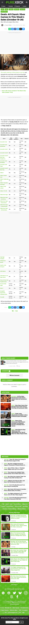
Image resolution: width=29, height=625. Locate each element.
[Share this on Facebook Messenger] (23, 29)
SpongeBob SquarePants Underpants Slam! (3, 293)
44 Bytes (10, 602)
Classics (11, 9)
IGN (20, 610)
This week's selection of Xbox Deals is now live (12, 72)
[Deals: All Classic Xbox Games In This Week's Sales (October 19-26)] (14, 62)
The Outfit (2, 297)
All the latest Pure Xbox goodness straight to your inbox (14, 618)
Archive (5, 509)
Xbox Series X (4, 11)
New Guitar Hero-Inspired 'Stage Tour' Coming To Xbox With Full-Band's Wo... (15, 477)
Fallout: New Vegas (4, 194)
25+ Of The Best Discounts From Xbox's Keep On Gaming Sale (14, 485)
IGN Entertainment (22, 601)
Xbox (2, 9)
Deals (6, 9)
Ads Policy (25, 506)
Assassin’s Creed (3, 141)
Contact (3, 506)
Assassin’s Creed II (4, 149)
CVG (20, 612)
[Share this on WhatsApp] (9, 29)
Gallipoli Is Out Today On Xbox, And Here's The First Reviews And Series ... (14, 481)
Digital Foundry (5, 610)
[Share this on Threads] (20, 29)
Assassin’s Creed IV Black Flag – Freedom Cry (4, 157)
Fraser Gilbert (8, 25)
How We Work (17, 504)
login (19, 384)
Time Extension (24, 607)
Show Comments (15, 375)
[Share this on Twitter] (18, 29)
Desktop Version (22, 509)
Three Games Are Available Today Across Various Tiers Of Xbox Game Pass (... (15, 473)
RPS (23, 612)
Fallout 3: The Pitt (3, 190)
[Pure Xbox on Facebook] (17, 597)
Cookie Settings (12, 509)
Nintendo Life (8, 607)
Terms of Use (18, 506)
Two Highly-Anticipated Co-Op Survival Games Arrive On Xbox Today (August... (15, 494)
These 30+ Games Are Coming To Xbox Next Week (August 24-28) (15, 460)
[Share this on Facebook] (15, 29)
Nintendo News (14, 610)
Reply (19, 366)
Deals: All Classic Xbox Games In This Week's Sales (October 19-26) (13, 17)
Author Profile (12, 366)
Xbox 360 (17, 9)
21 (9, 417)
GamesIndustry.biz (12, 612)
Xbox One (23, 9)
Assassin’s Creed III (4, 152)
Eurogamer (25, 610)
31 (9, 434)
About (7, 504)
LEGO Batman (3, 271)
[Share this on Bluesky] (12, 29)
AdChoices (16, 602)
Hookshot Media (9, 601)
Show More (14, 584)
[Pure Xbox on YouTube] (8, 593)
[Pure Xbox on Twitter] (14, 593)
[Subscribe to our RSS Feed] (3, 593)
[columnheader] (4, 138)
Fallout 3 (2, 172)
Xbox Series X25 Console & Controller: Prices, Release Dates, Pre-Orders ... (15, 490)
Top (3, 504)
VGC (6, 612)
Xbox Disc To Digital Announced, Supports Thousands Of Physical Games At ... (15, 464)
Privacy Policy (10, 506)
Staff (11, 504)
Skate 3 (1, 288)
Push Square (16, 607)
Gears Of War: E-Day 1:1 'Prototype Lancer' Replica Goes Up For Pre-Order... (14, 468)
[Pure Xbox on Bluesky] (20, 593)
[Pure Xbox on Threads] (11, 597)
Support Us (25, 504)
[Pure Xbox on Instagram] (25, 593)
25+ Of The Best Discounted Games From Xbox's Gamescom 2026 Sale (15, 498)
